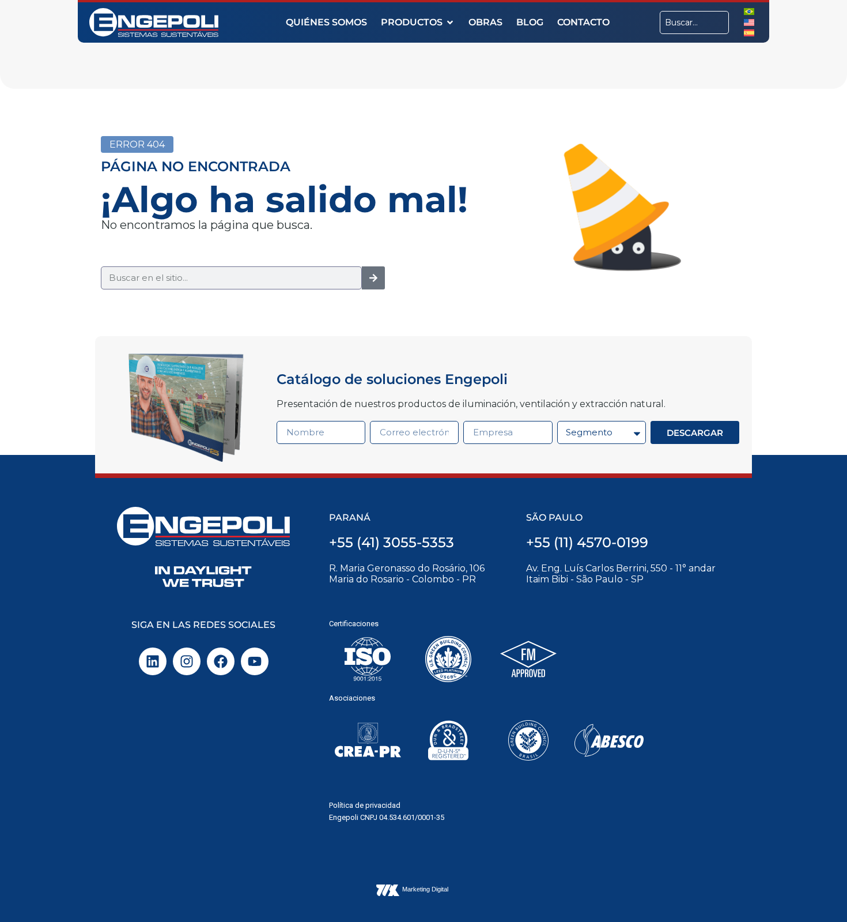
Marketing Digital (425, 889)
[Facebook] (221, 661)
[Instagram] (187, 661)
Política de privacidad (364, 805)
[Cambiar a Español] (749, 32)
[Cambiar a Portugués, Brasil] (749, 11)
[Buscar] (373, 277)
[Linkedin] (153, 661)
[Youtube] (255, 661)
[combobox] (694, 22)
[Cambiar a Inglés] (749, 21)
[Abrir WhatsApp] (818, 892)
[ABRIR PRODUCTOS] (450, 22)
